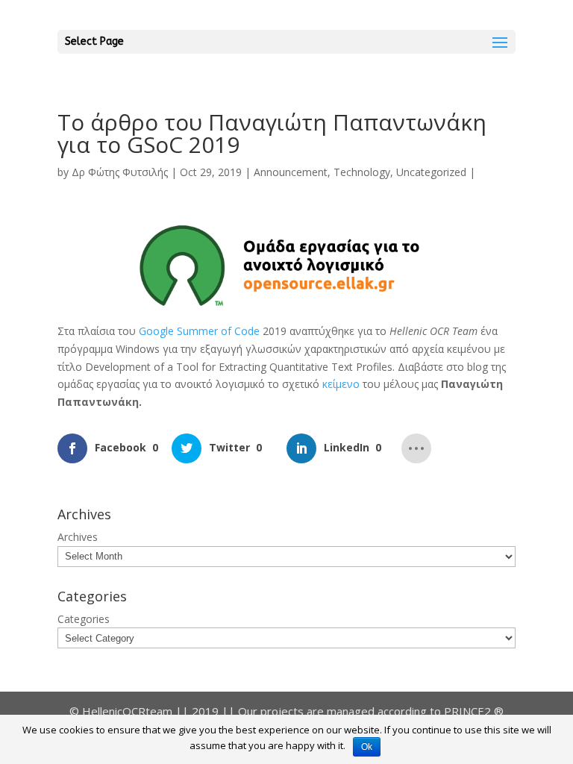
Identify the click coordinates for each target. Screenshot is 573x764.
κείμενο (342, 384)
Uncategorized (431, 172)
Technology (362, 172)
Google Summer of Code (199, 331)
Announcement (291, 172)
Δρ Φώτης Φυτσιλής (120, 172)
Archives (77, 537)
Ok (366, 747)
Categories (83, 619)
